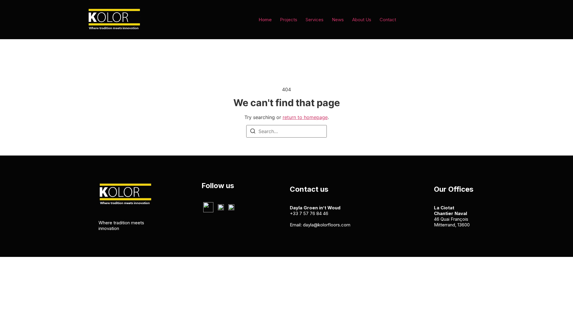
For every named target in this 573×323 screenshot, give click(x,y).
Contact (388, 19)
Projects (288, 19)
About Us (361, 19)
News (338, 19)
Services (315, 19)
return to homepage (305, 117)
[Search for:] (286, 131)
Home (265, 19)
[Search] (253, 132)
